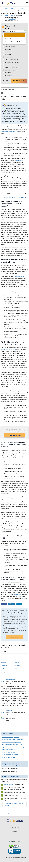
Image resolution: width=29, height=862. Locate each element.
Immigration (8, 54)
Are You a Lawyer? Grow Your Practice (14, 197)
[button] (27, 3)
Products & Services (11, 67)
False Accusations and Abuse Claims (12, 739)
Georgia (17, 668)
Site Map (14, 835)
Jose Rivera (12, 19)
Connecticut (4, 665)
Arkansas (17, 660)
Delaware (17, 665)
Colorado (17, 662)
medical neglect (19, 277)
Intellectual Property (11, 70)
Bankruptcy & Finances (12, 62)
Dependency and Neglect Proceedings (13, 747)
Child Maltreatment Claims (10, 754)
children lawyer (17, 594)
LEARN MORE (14, 637)
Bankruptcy (8, 75)
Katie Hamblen (10, 710)
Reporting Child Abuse (8, 749)
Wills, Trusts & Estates (11, 59)
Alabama (3, 657)
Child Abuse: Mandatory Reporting (12, 742)
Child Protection (6, 10)
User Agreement (14, 827)
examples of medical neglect (10, 132)
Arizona (3, 660)
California (3, 662)
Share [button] (4, 604)
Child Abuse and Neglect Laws (10, 737)
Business (7, 52)
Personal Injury (9, 57)
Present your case (9, 785)
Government (9, 65)
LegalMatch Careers (14, 841)
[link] (3, 809)
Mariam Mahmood (10, 15)
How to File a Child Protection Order (12, 744)
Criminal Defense (10, 46)
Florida (2, 668)
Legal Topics (13, 8)
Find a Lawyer (4, 8)
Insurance (8, 72)
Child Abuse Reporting (8, 757)
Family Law (21, 8)
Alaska (16, 657)
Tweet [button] (11, 604)
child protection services (8, 349)
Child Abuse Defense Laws (9, 752)
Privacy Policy (14, 831)
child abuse (19, 160)
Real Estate (8, 49)
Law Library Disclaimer (7, 814)
